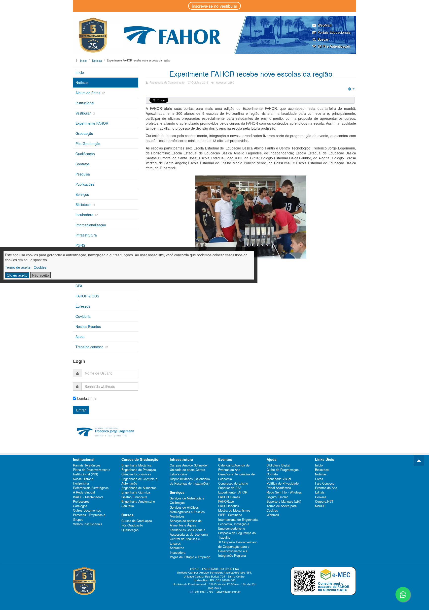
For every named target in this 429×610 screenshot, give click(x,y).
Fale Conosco (324, 483)
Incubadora (84, 214)
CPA (78, 285)
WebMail (324, 25)
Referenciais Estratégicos (90, 488)
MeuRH (320, 506)
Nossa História (83, 479)
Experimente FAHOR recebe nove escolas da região (250, 74)
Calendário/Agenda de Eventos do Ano (234, 467)
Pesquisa (82, 174)
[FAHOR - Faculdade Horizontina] (214, 35)
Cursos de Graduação (136, 521)
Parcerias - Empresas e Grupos (89, 517)
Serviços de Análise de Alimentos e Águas (186, 523)
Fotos (319, 479)
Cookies (320, 497)
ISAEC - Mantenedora (88, 497)
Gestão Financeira (134, 497)
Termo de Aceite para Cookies (282, 508)
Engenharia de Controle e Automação (139, 481)
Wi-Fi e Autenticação (334, 46)
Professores (81, 501)
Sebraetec (177, 548)
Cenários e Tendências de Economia (236, 476)
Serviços (82, 194)
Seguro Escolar (277, 497)
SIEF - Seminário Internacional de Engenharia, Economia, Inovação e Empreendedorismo (238, 522)
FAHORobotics (228, 506)
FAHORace (226, 501)
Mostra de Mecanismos (234, 510)
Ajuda (79, 336)
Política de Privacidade (283, 483)
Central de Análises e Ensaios (185, 541)
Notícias (97, 60)
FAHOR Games (229, 497)
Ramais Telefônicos (86, 465)
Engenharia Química (135, 492)
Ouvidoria (83, 316)
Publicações (84, 184)
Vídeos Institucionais (87, 524)
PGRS (80, 245)
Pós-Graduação (87, 143)
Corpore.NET (324, 501)
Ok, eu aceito (17, 275)
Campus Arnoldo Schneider (189, 465)
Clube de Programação (283, 469)
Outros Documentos (87, 510)
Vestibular (83, 113)
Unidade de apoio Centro (187, 469)
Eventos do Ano (326, 488)
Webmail (273, 515)
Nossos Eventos (88, 326)
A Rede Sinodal (84, 492)
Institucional (84, 102)
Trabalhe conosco (90, 346)
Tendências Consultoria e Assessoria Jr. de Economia (189, 532)
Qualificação (85, 153)
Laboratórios (178, 474)
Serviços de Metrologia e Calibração (187, 500)
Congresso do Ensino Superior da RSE (233, 485)
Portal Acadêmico (279, 488)
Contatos (82, 163)
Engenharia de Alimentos (138, 488)
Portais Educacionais (334, 32)
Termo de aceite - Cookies (25, 267)
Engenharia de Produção (138, 469)
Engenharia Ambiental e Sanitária (138, 503)
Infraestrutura (86, 234)
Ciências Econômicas (136, 474)
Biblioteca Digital (278, 465)
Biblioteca (83, 204)
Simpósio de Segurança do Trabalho (237, 535)
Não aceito (40, 275)
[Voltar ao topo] (419, 460)
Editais (319, 492)
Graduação (84, 133)
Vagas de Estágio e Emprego (190, 557)
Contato (272, 474)
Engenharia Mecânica (136, 465)
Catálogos (80, 506)
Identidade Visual (279, 479)
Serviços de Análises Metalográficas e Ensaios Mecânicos (187, 512)
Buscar (323, 39)
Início (83, 60)
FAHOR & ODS (87, 295)
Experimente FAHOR (91, 123)
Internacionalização (90, 224)
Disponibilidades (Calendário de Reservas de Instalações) (190, 481)
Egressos (82, 306)
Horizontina (81, 483)
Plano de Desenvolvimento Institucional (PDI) (91, 471)
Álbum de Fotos (88, 92)
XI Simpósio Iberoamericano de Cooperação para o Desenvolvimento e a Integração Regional (237, 549)
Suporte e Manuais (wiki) (284, 501)
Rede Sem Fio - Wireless (284, 492)
